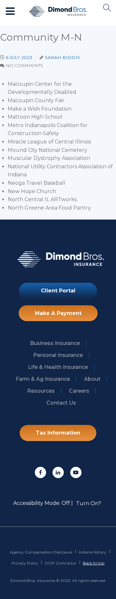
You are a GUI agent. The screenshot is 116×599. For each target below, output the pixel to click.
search (107, 8)
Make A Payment (58, 313)
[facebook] (40, 472)
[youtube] (76, 472)
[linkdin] (58, 472)
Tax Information (58, 433)
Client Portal (58, 291)
